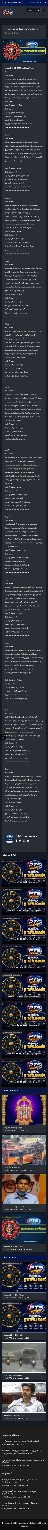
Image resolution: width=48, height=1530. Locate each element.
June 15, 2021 (23, 1130)
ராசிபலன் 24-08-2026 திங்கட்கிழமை (24, 882)
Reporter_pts (13, 1170)
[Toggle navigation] (43, 9)
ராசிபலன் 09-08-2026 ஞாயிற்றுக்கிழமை (24, 1053)
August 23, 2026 (24, 1298)
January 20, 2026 (24, 1497)
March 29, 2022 (25, 1210)
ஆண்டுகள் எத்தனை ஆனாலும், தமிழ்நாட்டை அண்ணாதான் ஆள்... (20, 1481)
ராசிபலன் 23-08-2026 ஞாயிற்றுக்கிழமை (24, 910)
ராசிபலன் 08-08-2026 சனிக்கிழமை (24, 1082)
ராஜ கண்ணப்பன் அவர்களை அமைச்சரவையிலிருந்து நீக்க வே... (23, 1461)
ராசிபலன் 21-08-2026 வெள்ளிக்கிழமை (24, 967)
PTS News (12, 1130)
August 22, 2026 (24, 1338)
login (44, 2)
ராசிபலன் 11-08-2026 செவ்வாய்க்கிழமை (24, 996)
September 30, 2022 (27, 1170)
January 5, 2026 (23, 1509)
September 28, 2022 (25, 1249)
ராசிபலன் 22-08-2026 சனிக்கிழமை (24, 939)
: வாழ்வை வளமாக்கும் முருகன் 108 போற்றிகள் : (21, 1441)
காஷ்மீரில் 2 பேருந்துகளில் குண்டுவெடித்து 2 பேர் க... (23, 1450)
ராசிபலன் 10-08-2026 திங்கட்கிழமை (24, 1025)
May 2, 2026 (13, 33)
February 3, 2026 (23, 1485)
